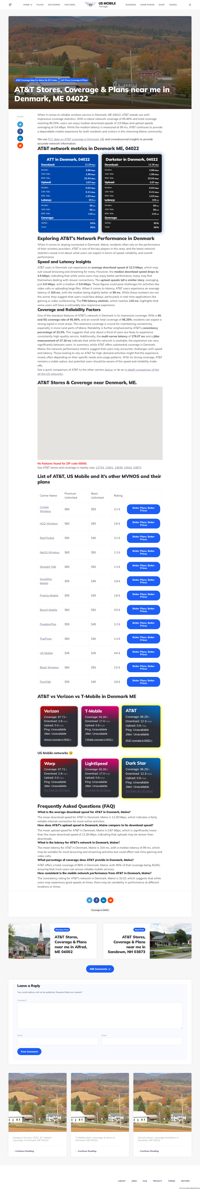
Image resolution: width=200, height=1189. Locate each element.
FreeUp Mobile (49, 595)
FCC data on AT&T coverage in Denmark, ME (76, 139)
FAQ (145, 1181)
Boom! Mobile (48, 610)
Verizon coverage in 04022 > (57, 739)
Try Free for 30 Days (57, 790)
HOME (26, 4)
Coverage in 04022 (100, 910)
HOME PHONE (147, 4)
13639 (118, 467)
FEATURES (70, 4)
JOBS (134, 1181)
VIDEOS (173, 4)
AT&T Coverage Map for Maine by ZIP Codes (36, 80)
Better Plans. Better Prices (144, 509)
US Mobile (46, 653)
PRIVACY (157, 1181)
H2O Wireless (49, 523)
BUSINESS (131, 4)
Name (20, 1035)
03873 (137, 467)
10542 (128, 467)
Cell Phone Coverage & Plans (74, 80)
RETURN (185, 1181)
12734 (100, 467)
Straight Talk (48, 566)
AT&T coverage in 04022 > (138, 740)
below (109, 369)
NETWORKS (54, 4)
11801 (109, 467)
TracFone (46, 638)
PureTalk (45, 682)
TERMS (171, 1181)
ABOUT (122, 1181)
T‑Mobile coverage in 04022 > (99, 739)
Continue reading (24, 1151)
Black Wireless (49, 667)
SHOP (162, 4)
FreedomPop (48, 624)
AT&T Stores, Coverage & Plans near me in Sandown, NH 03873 (126, 944)
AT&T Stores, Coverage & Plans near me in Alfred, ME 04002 (71, 944)
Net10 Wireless (49, 552)
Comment (22, 1000)
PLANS (40, 4)
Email (103, 1035)
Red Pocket (47, 538)
